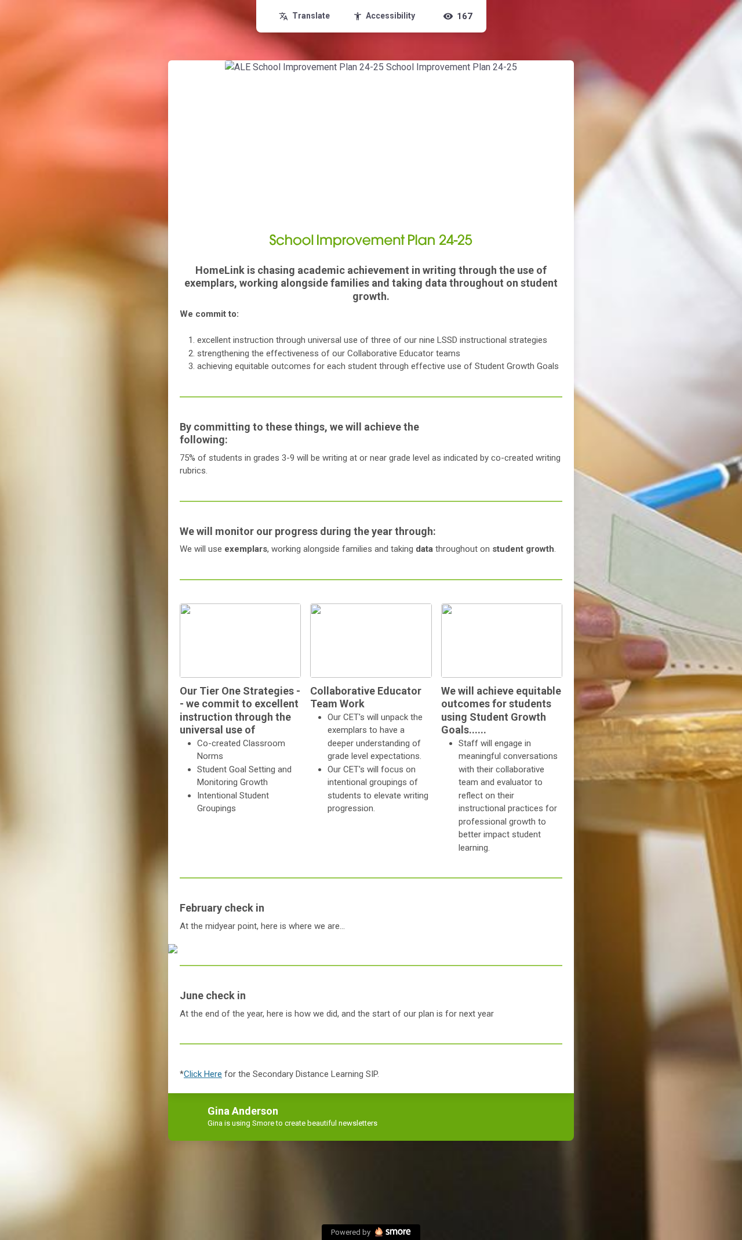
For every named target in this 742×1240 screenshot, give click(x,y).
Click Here (203, 1074)
